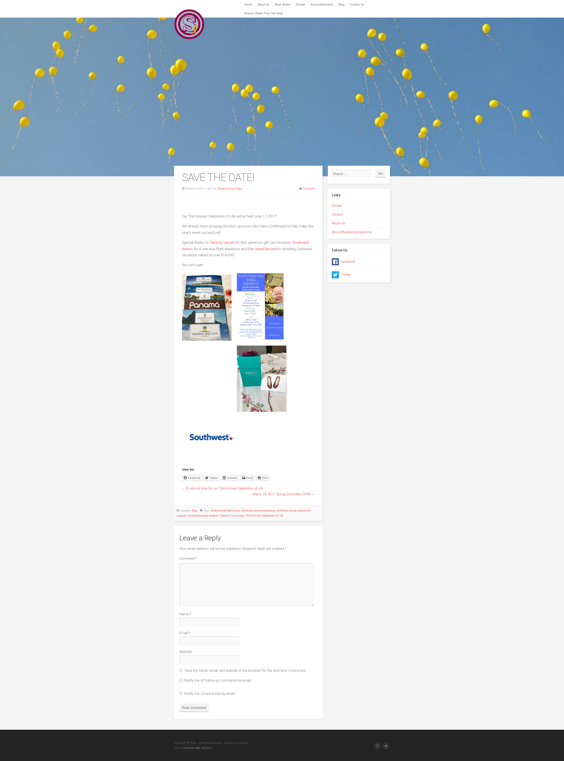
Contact (337, 214)
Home (248, 4)
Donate (300, 4)
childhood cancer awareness (258, 510)
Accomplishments (322, 4)
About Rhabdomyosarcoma (351, 232)
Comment (309, 188)
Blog (341, 4)
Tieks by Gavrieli (222, 242)
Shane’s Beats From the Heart (263, 13)
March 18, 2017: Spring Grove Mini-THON (282, 494)
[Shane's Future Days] (189, 24)
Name (185, 614)
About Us (263, 4)
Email (184, 633)
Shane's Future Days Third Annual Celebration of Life (251, 515)
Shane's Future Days (229, 188)
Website (185, 652)
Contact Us (357, 4)
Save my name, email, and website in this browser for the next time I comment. (245, 670)
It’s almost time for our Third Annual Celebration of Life (224, 488)
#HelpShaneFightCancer (225, 510)
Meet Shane (282, 4)
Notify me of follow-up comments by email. (218, 680)
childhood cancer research (203, 515)
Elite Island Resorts (262, 249)
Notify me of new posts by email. (210, 694)
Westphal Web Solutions (197, 748)
